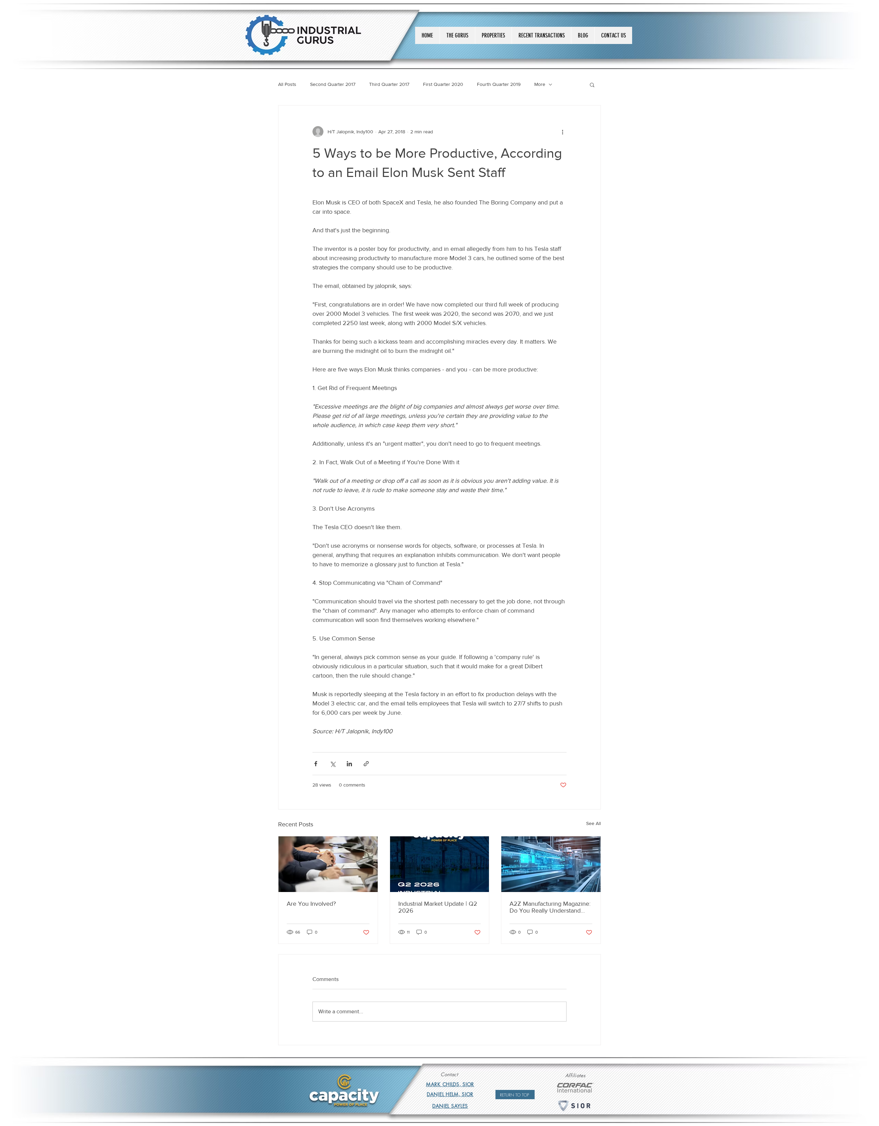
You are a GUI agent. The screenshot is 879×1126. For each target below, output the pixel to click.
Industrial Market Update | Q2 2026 (437, 907)
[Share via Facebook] (315, 763)
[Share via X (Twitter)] (332, 763)
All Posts (287, 84)
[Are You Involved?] (328, 864)
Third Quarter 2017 (389, 84)
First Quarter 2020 (443, 84)
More (539, 84)
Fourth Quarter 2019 (499, 84)
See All (593, 823)
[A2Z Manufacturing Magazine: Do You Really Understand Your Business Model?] (551, 864)
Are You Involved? (311, 903)
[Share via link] (366, 763)
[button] (592, 84)
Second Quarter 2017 (332, 84)
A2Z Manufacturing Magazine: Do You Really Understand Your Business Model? (550, 907)
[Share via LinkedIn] (349, 763)
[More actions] (562, 131)
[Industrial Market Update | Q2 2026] (439, 864)
